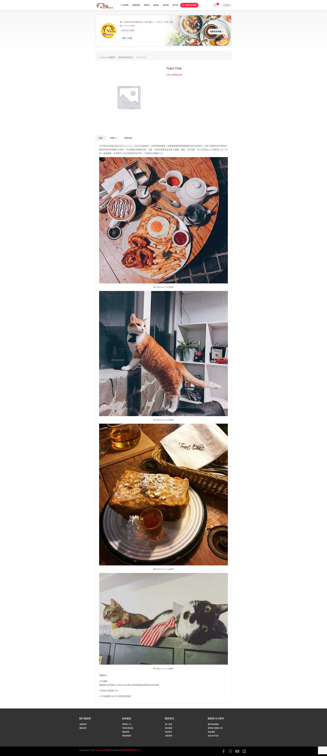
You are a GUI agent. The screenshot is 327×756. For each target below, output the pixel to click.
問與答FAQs (127, 724)
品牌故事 (83, 724)
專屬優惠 (136, 5)
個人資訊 (168, 724)
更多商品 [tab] (128, 138)
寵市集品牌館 (213, 724)
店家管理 (168, 736)
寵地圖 (126, 5)
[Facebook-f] (223, 751)
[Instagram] (230, 751)
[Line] (244, 751)
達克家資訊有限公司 (131, 750)
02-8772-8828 (128, 25)
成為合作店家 (191, 5)
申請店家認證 (127, 728)
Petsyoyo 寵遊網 (103, 750)
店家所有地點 (215, 31)
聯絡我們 (83, 728)
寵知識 (166, 5)
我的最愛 (168, 728)
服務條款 (125, 732)
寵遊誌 (156, 5)
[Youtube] (237, 751)
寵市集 (175, 5)
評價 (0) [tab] (113, 138)
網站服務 (211, 732)
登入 (228, 5)
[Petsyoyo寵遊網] (104, 5)
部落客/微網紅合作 (215, 728)
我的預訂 (168, 732)
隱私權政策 (126, 736)
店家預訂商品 (176, 75)
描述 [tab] (101, 138)
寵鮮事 (147, 5)
